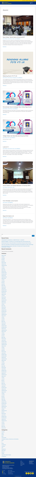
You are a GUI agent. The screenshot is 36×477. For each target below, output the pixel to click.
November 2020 (4, 327)
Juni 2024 (3, 281)
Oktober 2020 (4, 328)
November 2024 (4, 274)
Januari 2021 (3, 324)
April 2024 (3, 284)
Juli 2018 (3, 361)
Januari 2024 (4, 288)
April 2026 (3, 261)
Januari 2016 (3, 400)
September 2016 (4, 390)
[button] (30, 3)
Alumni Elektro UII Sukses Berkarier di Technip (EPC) (17, 185)
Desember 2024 (4, 272)
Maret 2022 (3, 305)
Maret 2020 (3, 337)
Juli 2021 (3, 317)
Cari (2, 234)
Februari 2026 (4, 262)
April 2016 (3, 397)
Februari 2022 (4, 307)
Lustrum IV (6, 147)
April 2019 (3, 350)
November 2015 (4, 403)
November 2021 (4, 311)
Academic (3, 431)
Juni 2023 (3, 295)
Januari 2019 (3, 353)
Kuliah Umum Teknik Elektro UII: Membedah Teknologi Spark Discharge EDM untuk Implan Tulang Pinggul (17, 244)
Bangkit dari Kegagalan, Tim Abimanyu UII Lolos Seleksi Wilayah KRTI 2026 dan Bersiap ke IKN (16, 241)
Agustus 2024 (4, 278)
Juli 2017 (3, 377)
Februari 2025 (4, 271)
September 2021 (4, 314)
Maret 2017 (3, 383)
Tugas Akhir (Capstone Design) (6, 454)
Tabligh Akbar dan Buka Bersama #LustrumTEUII (15, 136)
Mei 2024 (3, 282)
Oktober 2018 (4, 357)
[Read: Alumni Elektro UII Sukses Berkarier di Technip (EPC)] (18, 172)
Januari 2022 (4, 308)
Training (3, 453)
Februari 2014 (4, 413)
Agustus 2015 (4, 407)
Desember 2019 (4, 341)
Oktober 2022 (4, 301)
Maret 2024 (3, 285)
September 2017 (4, 374)
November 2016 (4, 387)
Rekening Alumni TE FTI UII (10, 76)
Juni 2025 (3, 268)
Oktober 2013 (4, 419)
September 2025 (4, 265)
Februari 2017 (4, 384)
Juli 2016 (3, 393)
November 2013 (4, 417)
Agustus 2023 (4, 294)
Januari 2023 (4, 298)
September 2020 (4, 330)
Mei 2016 (3, 396)
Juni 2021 (3, 318)
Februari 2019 (4, 351)
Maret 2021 (3, 321)
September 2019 (4, 344)
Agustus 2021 (4, 315)
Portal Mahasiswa (31, 463)
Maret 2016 (3, 399)
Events (8, 137)
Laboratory (3, 446)
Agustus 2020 (4, 331)
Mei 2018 (3, 364)
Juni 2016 (3, 394)
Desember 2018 (4, 354)
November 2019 (4, 343)
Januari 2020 (4, 340)
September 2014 (4, 410)
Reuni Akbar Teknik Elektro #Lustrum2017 (14, 37)
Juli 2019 (3, 347)
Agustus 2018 (4, 360)
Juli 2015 (3, 409)
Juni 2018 (3, 363)
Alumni (4, 77)
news (2, 447)
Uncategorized (4, 456)
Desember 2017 (4, 370)
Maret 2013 (3, 426)
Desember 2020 (4, 325)
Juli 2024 (3, 279)
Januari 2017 (3, 386)
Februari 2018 (4, 367)
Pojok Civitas (3, 450)
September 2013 (4, 420)
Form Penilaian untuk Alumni (10, 200)
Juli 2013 (3, 422)
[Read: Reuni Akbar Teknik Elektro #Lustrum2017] (18, 25)
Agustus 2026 (4, 255)
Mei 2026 (3, 259)
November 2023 (4, 291)
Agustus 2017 (4, 376)
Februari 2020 (4, 338)
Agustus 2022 (4, 302)
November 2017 (4, 371)
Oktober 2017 (4, 373)
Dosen (3, 440)
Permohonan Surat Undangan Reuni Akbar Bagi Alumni (17, 107)
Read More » (5, 46)
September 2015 (4, 406)
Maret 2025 (3, 269)
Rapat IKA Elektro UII (8, 216)
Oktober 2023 (4, 292)
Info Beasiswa (14, 77)
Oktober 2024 (4, 275)
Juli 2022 (3, 304)
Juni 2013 (3, 423)
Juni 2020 (3, 334)
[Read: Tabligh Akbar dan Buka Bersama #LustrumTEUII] (18, 126)
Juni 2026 (3, 258)
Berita (6, 77)
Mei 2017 (3, 380)
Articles (3, 434)
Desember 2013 (4, 416)
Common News (9, 77)
